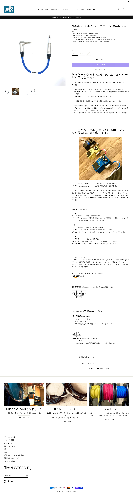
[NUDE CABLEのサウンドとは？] (24, 394)
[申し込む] (27, 475)
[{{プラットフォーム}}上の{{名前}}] (5, 481)
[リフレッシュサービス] (66, 394)
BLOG (5, 452)
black (82, 53)
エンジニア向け (8, 443)
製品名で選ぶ (55, 9)
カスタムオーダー (67, 9)
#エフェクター (80, 363)
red (88, 53)
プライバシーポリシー (10, 461)
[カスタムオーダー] (109, 394)
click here (24, 417)
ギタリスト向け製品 (9, 437)
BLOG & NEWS (92, 9)
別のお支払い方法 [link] (100, 69)
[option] (69, 17)
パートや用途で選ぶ (41, 9)
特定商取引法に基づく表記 (11, 458)
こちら (96, 36)
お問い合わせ (80, 9)
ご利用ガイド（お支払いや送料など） (15, 455)
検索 (5, 449)
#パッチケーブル (91, 363)
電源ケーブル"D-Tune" (10, 446)
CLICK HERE (66, 421)
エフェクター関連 (9, 440)
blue (74, 53)
